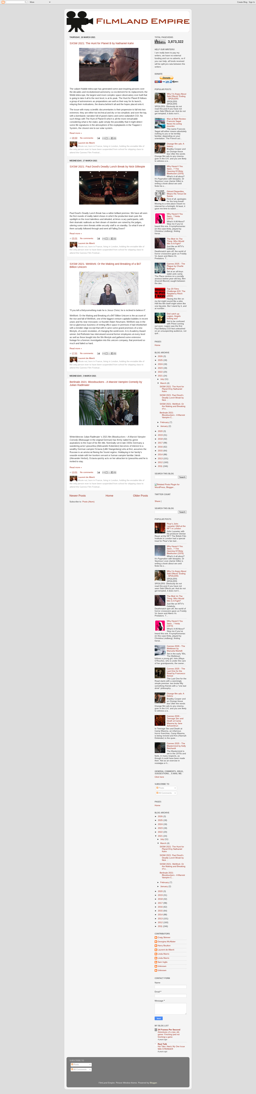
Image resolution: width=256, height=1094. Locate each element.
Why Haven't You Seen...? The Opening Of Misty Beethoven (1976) (175, 170)
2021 (160, 376)
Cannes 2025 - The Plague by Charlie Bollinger (176, 266)
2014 (160, 454)
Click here (159, 777)
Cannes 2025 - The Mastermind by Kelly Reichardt (176, 745)
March (163, 383)
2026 (160, 356)
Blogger (153, 1083)
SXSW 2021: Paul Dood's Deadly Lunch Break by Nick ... (172, 397)
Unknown (162, 966)
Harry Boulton (164, 945)
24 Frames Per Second (169, 1030)
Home (109, 495)
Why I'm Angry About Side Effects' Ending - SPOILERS (176, 96)
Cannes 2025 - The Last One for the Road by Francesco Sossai (176, 672)
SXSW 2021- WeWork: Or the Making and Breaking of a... (172, 406)
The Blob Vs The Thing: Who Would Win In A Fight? (175, 241)
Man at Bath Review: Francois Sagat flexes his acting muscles (176, 122)
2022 (160, 372)
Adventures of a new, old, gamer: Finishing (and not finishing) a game (169, 1034)
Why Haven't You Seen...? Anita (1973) (175, 216)
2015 (160, 451)
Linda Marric (163, 954)
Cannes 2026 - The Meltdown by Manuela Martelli (176, 648)
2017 (160, 443)
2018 (160, 439)
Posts (161, 788)
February (164, 422)
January (164, 426)
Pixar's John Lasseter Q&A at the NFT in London (176, 526)
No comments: (87, 138)
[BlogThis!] (106, 138)
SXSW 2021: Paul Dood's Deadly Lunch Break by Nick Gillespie (107, 166)
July (162, 379)
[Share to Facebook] (112, 138)
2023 (160, 368)
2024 (160, 364)
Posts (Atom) (88, 502)
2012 (160, 462)
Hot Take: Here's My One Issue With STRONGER (171, 1047)
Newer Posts (77, 495)
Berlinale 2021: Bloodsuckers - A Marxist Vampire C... (172, 415)
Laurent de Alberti (166, 950)
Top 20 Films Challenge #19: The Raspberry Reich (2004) (176, 292)
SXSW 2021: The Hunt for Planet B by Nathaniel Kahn (102, 43)
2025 (160, 360)
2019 (160, 435)
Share (157, 501)
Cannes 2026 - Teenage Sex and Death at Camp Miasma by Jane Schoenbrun (175, 721)
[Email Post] (98, 138)
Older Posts (140, 495)
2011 (160, 466)
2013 (160, 458)
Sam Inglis (162, 962)
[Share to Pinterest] (114, 138)
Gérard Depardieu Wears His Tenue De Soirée (176, 193)
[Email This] (103, 138)
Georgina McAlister (167, 941)
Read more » (76, 133)
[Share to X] (109, 138)
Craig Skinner (164, 937)
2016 (160, 447)
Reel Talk (162, 1044)
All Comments (165, 793)
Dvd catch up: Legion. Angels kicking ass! (174, 316)
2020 (160, 431)
